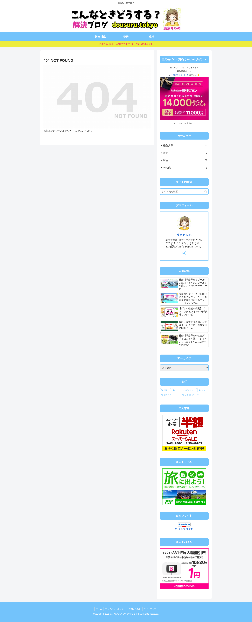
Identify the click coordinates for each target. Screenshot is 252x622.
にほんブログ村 (184, 529)
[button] (205, 191)
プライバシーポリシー (115, 609)
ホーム (99, 609)
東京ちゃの (184, 235)
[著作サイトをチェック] (184, 253)
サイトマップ (150, 609)
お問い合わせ (135, 609)
